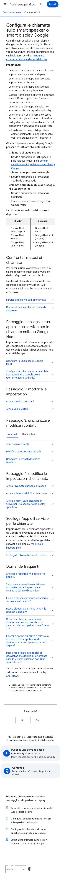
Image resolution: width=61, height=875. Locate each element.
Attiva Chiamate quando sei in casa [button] (26, 486)
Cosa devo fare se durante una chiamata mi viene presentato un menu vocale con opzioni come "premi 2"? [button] (27, 624)
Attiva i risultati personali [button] (20, 401)
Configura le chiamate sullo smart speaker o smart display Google (29, 831)
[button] (5, 4)
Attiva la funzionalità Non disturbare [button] (26, 493)
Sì (22, 720)
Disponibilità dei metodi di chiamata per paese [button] (26, 309)
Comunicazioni (32, 12)
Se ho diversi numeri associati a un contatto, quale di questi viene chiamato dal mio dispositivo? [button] (25, 587)
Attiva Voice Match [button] (17, 409)
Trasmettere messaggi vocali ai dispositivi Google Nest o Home (32, 810)
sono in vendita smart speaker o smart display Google (33, 164)
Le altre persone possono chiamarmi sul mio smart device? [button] (27, 600)
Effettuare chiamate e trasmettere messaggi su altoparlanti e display (25, 798)
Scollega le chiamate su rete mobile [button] (26, 555)
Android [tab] (12, 434)
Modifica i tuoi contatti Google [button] (23, 451)
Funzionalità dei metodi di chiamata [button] (26, 299)
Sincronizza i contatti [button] (17, 444)
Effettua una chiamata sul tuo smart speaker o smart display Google (29, 841)
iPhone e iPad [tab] (28, 434)
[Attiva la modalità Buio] (29, 869)
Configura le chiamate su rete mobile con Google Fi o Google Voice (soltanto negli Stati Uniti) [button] (27, 374)
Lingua (12, 865)
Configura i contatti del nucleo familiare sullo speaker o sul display (31, 820)
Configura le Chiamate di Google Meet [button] (24, 362)
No (37, 720)
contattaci (12, 676)
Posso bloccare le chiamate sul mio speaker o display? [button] (26, 610)
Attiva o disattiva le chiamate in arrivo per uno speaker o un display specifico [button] (25, 504)
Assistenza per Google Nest (24, 4)
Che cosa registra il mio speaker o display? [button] (25, 575)
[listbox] (15, 869)
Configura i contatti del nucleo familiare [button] (23, 461)
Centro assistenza (12, 12)
